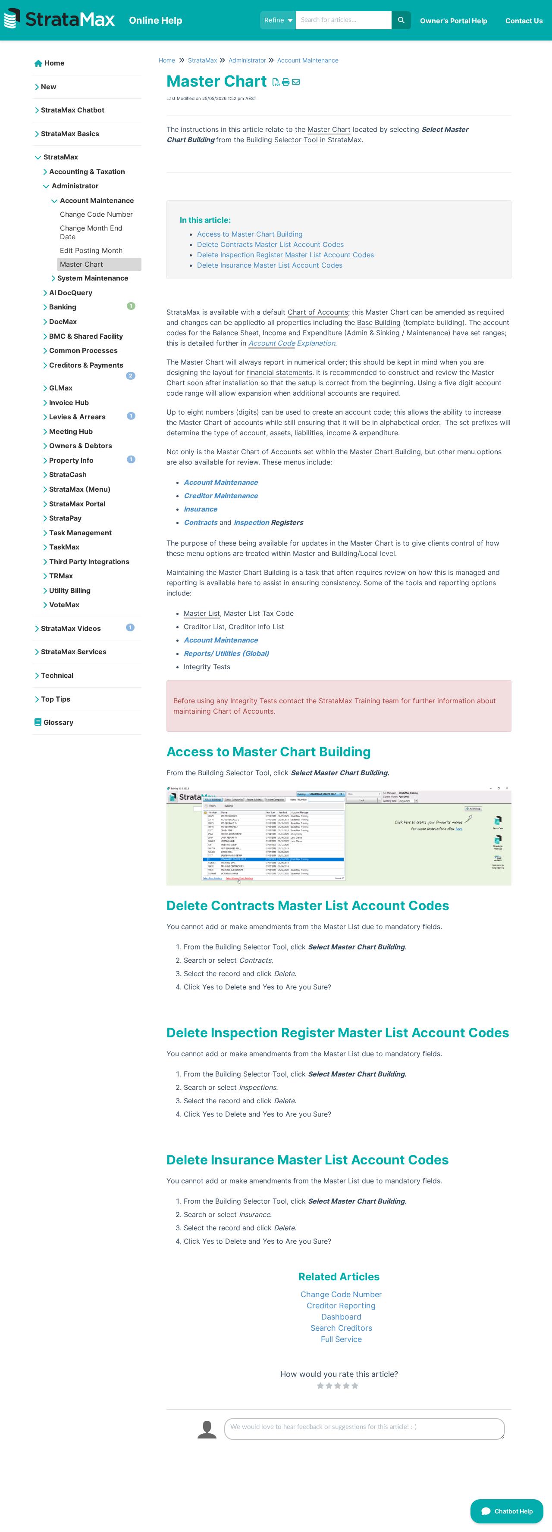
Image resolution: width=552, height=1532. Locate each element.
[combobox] (344, 20)
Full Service (341, 1339)
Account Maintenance (97, 200)
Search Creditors (341, 1327)
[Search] (401, 20)
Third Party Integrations (89, 561)
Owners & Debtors (80, 445)
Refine (275, 20)
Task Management (80, 532)
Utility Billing (70, 590)
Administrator (75, 185)
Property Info (90, 460)
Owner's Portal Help (453, 20)
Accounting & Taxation (87, 171)
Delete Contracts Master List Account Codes (270, 244)
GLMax (60, 388)
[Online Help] (61, 11)
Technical (57, 675)
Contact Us (524, 20)
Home (54, 63)
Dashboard (341, 1316)
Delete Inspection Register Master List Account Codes (285, 254)
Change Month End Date (91, 232)
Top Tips (55, 699)
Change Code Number (96, 214)
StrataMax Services (74, 651)
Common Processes (83, 350)
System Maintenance (93, 278)
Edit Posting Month (91, 250)
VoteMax (64, 604)
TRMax (61, 575)
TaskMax (64, 547)
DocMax (63, 321)
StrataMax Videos (86, 628)
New (48, 86)
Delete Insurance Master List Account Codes (269, 265)
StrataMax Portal (77, 503)
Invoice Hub (69, 402)
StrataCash (68, 474)
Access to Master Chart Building (250, 234)
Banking (90, 307)
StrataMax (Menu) (80, 489)
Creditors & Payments (90, 370)
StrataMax (61, 157)
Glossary (58, 722)
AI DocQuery (70, 292)
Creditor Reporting (341, 1305)
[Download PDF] (276, 82)
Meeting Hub (71, 431)
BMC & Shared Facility (86, 336)
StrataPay (65, 518)
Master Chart (81, 264)
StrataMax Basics (70, 133)
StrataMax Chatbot (72, 110)
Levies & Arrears (90, 416)
